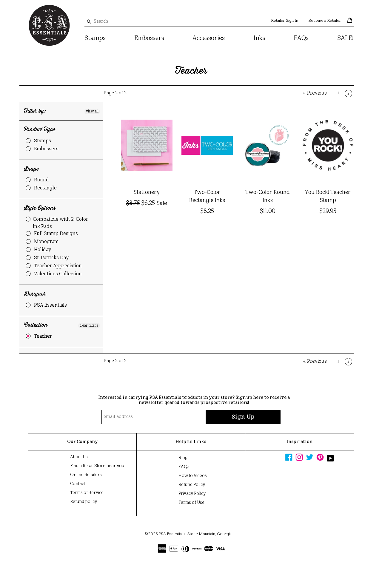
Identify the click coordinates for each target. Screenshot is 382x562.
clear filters (89, 326)
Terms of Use (191, 503)
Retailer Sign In (284, 21)
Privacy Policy (192, 494)
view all (92, 111)
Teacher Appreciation (58, 266)
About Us (79, 457)
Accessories (208, 38)
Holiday (42, 250)
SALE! (345, 38)
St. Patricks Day (51, 258)
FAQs (301, 38)
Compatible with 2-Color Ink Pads (60, 223)
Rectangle (45, 188)
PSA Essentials (50, 305)
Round (41, 180)
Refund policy (83, 502)
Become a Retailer (324, 21)
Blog (182, 458)
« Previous (315, 93)
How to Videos (192, 476)
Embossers (149, 38)
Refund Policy (191, 485)
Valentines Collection (58, 274)
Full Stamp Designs (56, 233)
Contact (77, 484)
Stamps (95, 38)
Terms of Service (87, 493)
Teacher (43, 336)
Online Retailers (86, 475)
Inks (259, 38)
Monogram (46, 242)
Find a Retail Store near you (97, 466)
